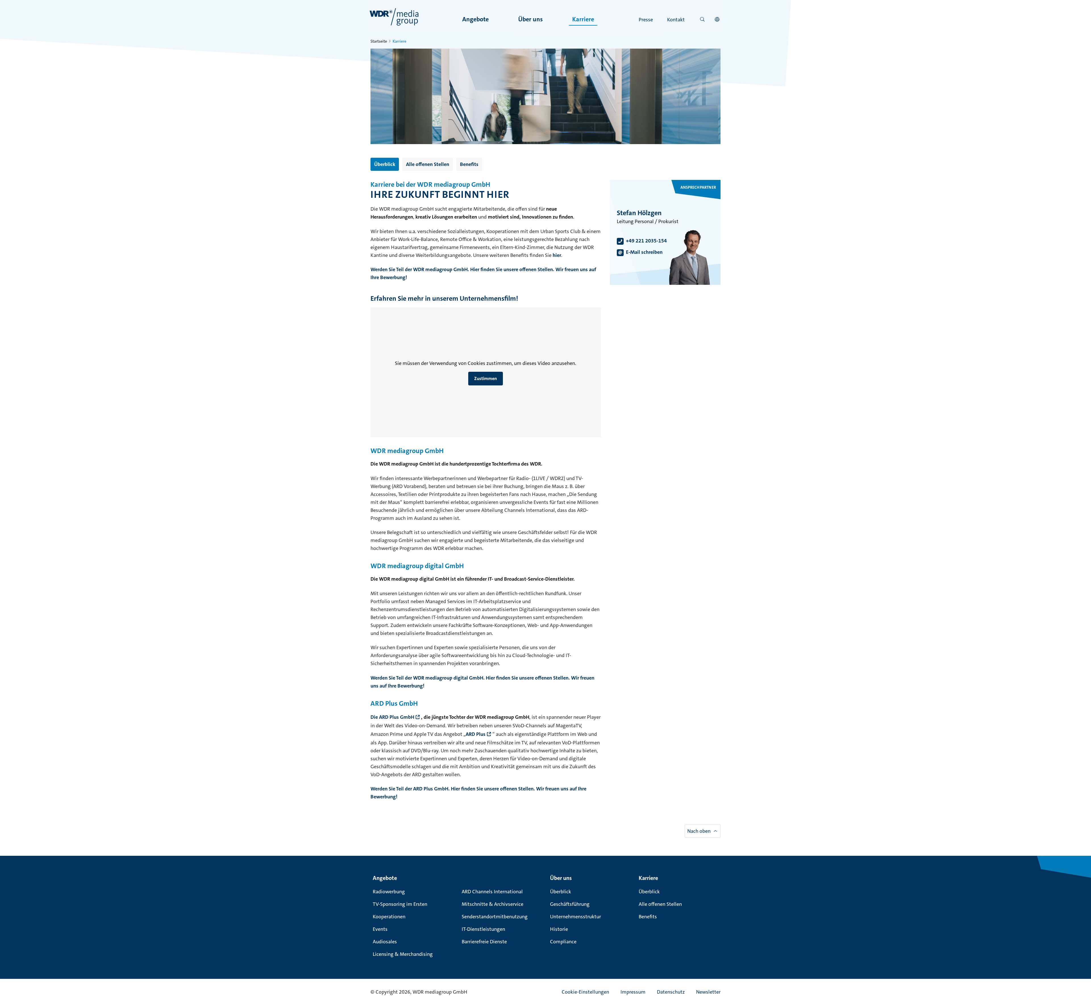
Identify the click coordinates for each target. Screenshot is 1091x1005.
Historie (559, 929)
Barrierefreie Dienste (484, 941)
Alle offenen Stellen (427, 164)
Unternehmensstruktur (575, 916)
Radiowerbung (389, 891)
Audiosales (385, 941)
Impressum (633, 992)
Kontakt (676, 19)
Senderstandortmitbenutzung (495, 916)
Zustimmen (485, 378)
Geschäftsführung (570, 904)
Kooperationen (389, 916)
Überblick (384, 164)
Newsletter (708, 992)
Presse (646, 19)
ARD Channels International (492, 891)
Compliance (563, 941)
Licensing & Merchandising (403, 954)
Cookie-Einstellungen (585, 992)
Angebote (475, 19)
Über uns (530, 19)
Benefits (469, 164)
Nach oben (699, 831)
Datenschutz (671, 992)
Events (380, 929)
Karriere (583, 19)
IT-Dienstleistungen (483, 929)
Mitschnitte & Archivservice (492, 904)
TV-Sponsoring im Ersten (400, 904)
